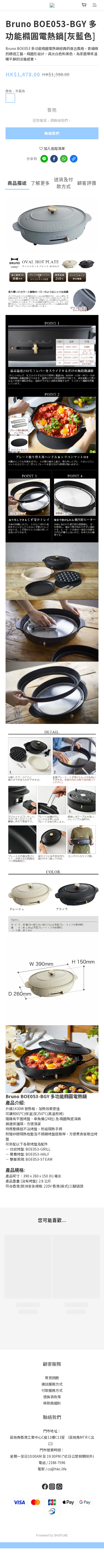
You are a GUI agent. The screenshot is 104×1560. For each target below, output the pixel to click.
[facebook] (54, 159)
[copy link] (73, 159)
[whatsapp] (64, 159)
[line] (44, 159)
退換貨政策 (52, 1396)
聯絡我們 (52, 133)
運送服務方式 (52, 1384)
